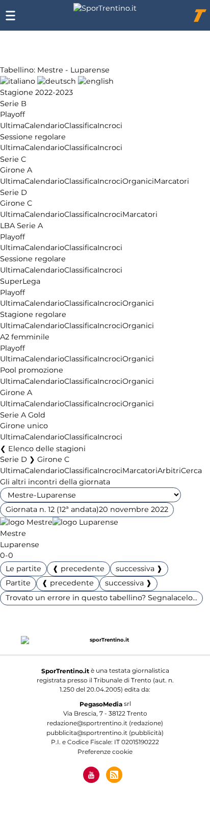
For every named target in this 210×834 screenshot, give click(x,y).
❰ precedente (78, 568)
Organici (138, 181)
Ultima (12, 125)
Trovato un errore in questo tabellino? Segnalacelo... (101, 597)
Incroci (109, 125)
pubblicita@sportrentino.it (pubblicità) (105, 733)
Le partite (23, 568)
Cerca (191, 470)
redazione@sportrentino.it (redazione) (105, 723)
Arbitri (169, 470)
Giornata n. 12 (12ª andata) (87, 509)
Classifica (80, 125)
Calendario (44, 125)
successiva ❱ (139, 568)
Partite (18, 582)
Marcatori (171, 181)
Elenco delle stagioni (47, 448)
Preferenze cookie (105, 751)
